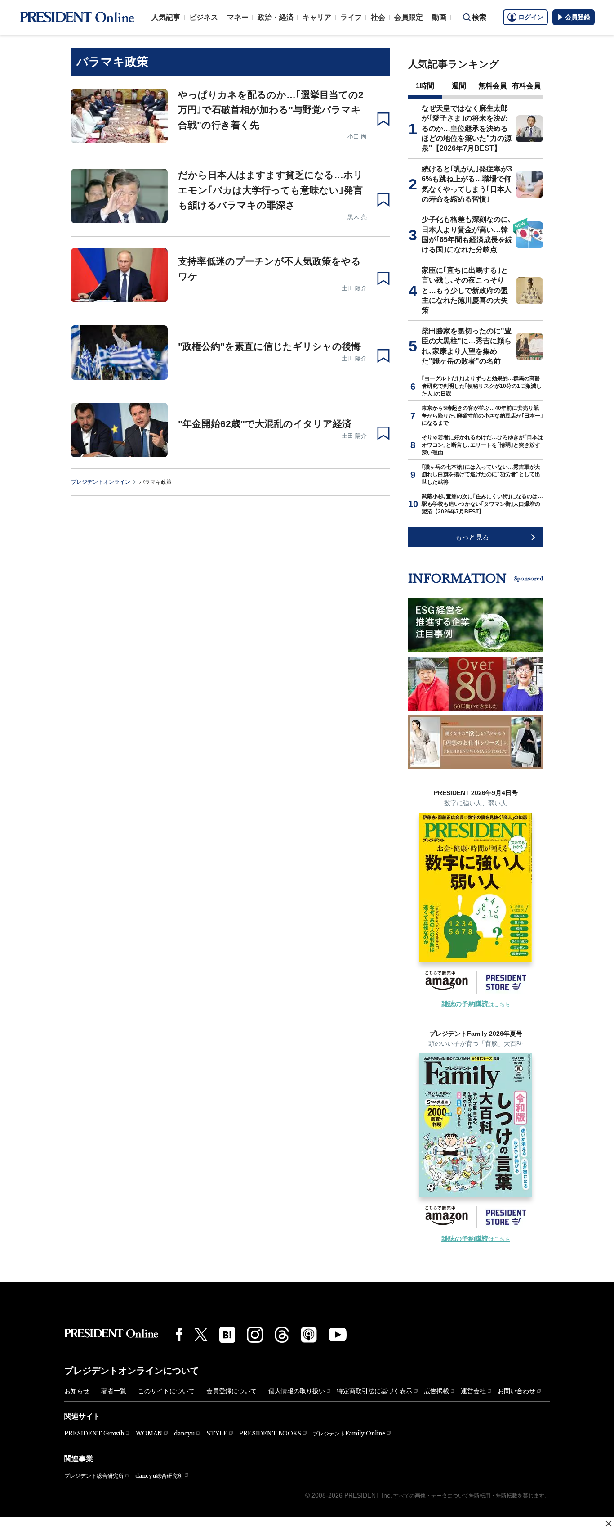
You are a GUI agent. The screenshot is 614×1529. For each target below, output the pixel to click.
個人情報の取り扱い (296, 1390)
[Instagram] (255, 1335)
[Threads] (282, 1335)
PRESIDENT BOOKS (270, 1433)
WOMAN (149, 1433)
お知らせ (76, 1390)
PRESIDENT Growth (94, 1433)
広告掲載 (436, 1390)
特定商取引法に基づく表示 (374, 1390)
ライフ (351, 17)
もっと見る (472, 537)
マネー (238, 17)
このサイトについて (166, 1390)
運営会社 (473, 1390)
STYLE (216, 1433)
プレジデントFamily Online (349, 1433)
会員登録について (231, 1390)
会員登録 (577, 17)
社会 (378, 17)
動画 (439, 17)
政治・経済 (276, 17)
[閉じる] (608, 1523)
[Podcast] (309, 1335)
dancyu (184, 1433)
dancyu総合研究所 (159, 1475)
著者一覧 (113, 1390)
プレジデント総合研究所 (94, 1476)
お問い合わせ (516, 1390)
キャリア (317, 17)
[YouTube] (338, 1335)
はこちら (475, 1004)
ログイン (530, 17)
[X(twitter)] (201, 1335)
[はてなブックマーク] (227, 1335)
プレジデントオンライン (100, 482)
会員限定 (408, 17)
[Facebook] (179, 1334)
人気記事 (165, 17)
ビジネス (203, 17)
